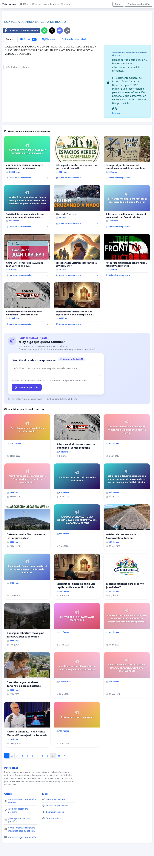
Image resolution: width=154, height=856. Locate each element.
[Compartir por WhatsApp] (44, 30)
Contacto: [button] (66, 4)
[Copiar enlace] (67, 30)
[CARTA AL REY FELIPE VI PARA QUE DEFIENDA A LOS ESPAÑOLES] (27, 158)
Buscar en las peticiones (45, 4)
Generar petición (28, 387)
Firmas (29, 39)
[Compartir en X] (52, 30)
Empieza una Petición (139, 4)
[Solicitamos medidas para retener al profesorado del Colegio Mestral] (127, 207)
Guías (8, 793)
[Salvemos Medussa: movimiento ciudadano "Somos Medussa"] (27, 304)
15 (59, 755)
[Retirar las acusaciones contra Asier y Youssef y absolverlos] (127, 256)
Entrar (118, 4)
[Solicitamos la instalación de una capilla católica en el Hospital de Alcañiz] (77, 305)
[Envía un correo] (60, 30)
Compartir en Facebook (24, 30)
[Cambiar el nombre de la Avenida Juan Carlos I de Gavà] (27, 256)
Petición (10, 39)
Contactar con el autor (18, 67)
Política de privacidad (74, 39)
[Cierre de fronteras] (77, 206)
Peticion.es (9, 4)
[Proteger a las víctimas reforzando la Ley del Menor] (77, 256)
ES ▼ (26, 4)
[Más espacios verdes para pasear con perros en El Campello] (77, 158)
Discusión (50, 39)
